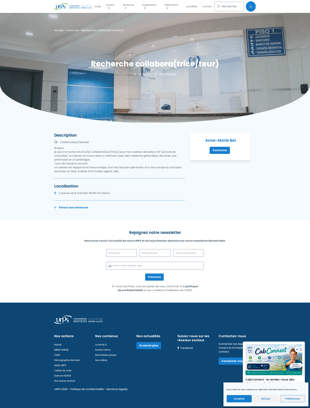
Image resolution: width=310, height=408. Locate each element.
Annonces (128, 4)
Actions (110, 4)
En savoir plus (148, 345)
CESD (57, 355)
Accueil (58, 30)
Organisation (149, 4)
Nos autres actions (64, 380)
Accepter (239, 398)
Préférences (292, 398)
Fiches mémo (103, 349)
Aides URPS (60, 365)
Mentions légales (117, 389)
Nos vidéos (101, 360)
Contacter (219, 150)
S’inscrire (154, 277)
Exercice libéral (62, 375)
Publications (171, 4)
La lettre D (101, 344)
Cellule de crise (62, 370)
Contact (207, 6)
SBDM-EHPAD (61, 349)
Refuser (266, 398)
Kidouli (57, 344)
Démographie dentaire (67, 360)
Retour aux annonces (73, 207)
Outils (97, 6)
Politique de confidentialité (87, 389)
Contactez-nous (233, 361)
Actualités (191, 6)
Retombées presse (105, 355)
